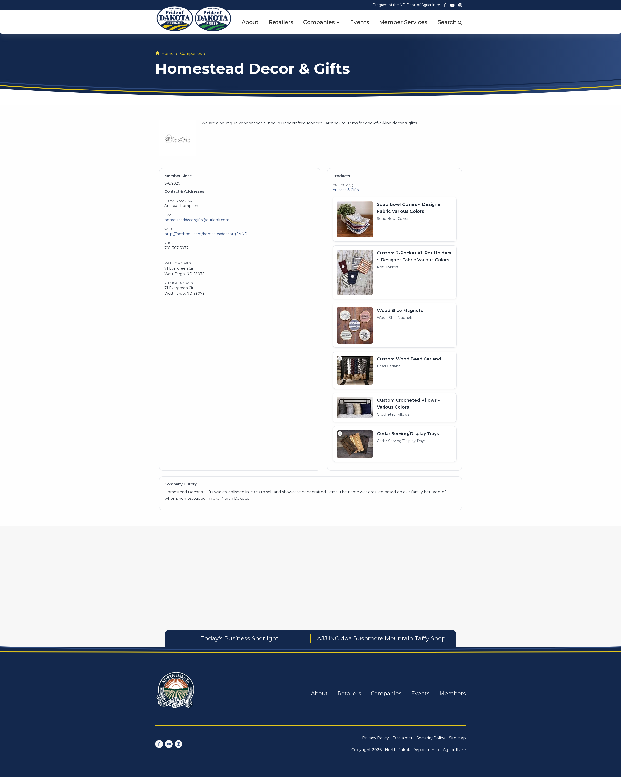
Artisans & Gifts (346, 190)
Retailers (281, 22)
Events (359, 22)
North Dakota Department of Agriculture (425, 749)
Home (167, 53)
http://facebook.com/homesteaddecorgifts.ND (205, 234)
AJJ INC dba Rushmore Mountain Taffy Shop (381, 638)
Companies (319, 22)
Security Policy (431, 738)
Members (452, 693)
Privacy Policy (375, 738)
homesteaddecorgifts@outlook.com (196, 220)
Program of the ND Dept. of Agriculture (406, 5)
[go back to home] (175, 693)
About (250, 22)
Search (448, 22)
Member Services (403, 22)
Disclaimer (403, 738)
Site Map (457, 738)
